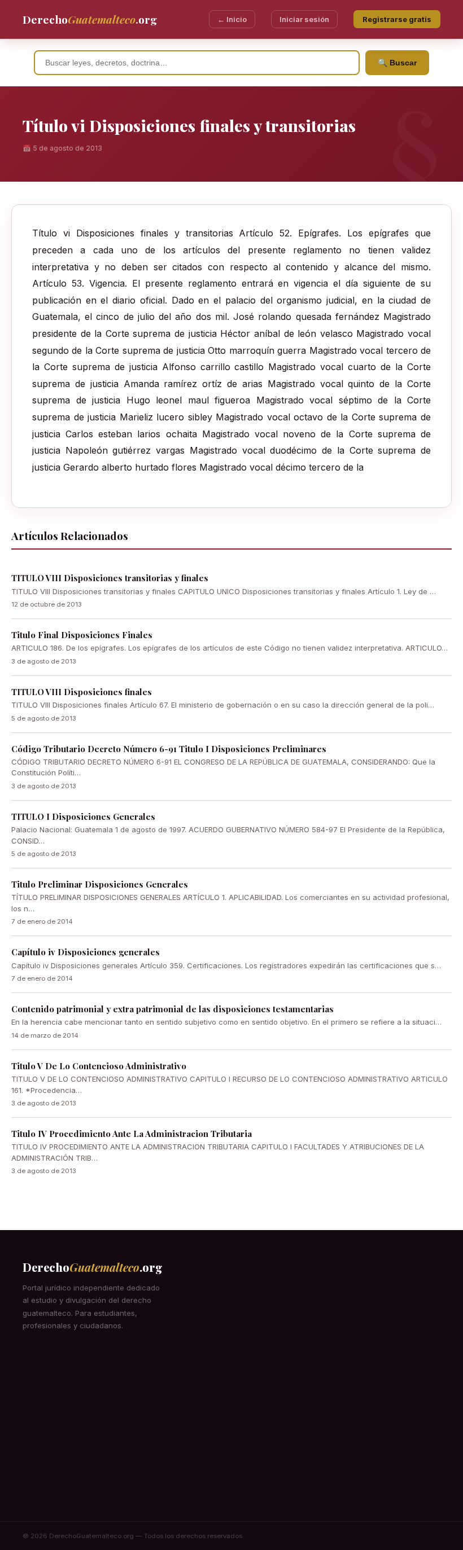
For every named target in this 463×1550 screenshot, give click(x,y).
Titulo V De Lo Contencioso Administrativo (98, 1066)
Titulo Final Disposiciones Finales (81, 634)
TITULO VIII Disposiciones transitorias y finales (109, 577)
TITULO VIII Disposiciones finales (81, 691)
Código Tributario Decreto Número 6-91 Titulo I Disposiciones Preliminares (168, 748)
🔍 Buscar (397, 62)
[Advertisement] (231, 1437)
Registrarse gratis (396, 19)
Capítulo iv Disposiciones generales (85, 952)
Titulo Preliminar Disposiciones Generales (99, 884)
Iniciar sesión (304, 19)
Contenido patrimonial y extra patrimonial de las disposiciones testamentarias (172, 1009)
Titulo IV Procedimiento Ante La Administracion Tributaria (131, 1133)
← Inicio (232, 19)
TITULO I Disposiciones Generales (83, 816)
